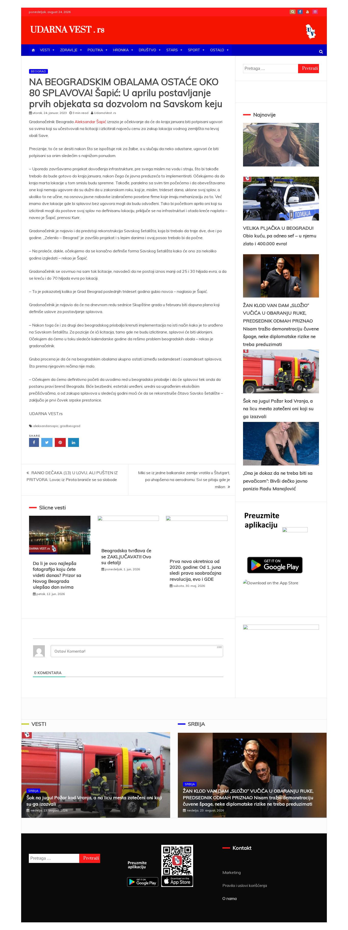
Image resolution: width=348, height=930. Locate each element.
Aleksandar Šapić (91, 121)
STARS (172, 50)
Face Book (300, 11)
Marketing (231, 872)
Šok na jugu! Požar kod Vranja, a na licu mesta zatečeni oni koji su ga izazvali (278, 408)
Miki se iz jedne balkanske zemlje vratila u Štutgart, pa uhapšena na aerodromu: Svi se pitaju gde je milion (184, 479)
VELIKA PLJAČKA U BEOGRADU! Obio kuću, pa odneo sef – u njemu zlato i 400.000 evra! (279, 236)
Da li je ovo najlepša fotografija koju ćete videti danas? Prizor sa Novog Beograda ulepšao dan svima (57, 575)
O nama (229, 898)
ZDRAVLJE (68, 50)
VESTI (45, 50)
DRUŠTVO (147, 50)
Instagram (315, 11)
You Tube (307, 11)
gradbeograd (70, 426)
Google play (293, 11)
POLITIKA (95, 50)
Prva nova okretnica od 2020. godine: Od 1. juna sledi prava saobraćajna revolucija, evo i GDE (195, 570)
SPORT (194, 50)
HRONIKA (121, 50)
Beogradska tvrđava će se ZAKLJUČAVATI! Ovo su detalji (126, 556)
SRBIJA (33, 791)
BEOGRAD (38, 71)
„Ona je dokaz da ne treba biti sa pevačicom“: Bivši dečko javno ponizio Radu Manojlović (278, 481)
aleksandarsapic (45, 426)
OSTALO (217, 50)
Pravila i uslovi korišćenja (244, 885)
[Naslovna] (33, 50)
